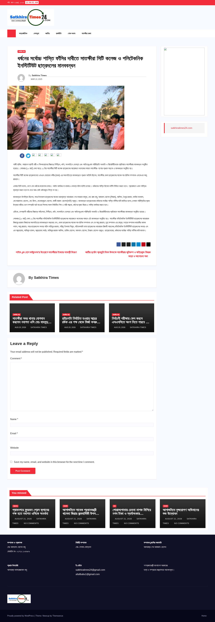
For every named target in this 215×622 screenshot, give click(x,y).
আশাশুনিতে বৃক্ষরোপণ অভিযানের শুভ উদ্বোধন (181, 511)
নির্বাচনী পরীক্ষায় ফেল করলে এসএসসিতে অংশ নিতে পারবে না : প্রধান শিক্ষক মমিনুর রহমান (131, 322)
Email (14, 433)
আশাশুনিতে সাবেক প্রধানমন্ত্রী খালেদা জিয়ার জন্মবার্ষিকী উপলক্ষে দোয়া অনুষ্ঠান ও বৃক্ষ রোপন (81, 513)
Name (14, 419)
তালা (114, 506)
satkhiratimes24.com (181, 128)
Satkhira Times (39, 75)
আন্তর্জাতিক (23, 33)
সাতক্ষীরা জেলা (86, 33)
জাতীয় (47, 33)
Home (204, 616)
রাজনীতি (58, 33)
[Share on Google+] (34, 155)
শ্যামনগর (15, 506)
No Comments (31, 523)
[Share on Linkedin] (46, 155)
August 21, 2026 (23, 519)
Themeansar (58, 616)
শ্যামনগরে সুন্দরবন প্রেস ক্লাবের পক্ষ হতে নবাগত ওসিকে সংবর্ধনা (30, 511)
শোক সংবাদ (71, 33)
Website (14, 448)
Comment (16, 358)
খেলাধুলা (36, 33)
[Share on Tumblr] (40, 155)
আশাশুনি (65, 506)
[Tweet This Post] (28, 155)
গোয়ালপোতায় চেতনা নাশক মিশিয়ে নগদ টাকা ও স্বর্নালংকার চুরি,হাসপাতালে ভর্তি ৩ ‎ (132, 513)
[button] (200, 33)
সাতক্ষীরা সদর (21, 51)
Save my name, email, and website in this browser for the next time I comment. (54, 462)
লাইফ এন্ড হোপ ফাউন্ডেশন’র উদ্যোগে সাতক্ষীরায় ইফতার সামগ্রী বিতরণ (46, 252)
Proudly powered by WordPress (21, 616)
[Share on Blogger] (52, 155)
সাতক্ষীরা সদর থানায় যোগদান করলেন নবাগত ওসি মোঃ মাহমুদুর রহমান (31, 322)
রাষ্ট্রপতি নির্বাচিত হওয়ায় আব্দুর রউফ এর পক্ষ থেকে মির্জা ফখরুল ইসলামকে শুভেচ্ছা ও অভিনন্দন (80, 322)
